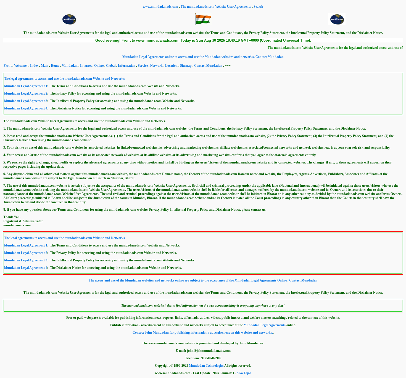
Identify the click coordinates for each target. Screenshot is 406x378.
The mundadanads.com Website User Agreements (216, 7)
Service (143, 66)
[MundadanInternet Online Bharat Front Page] (203, 24)
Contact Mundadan (269, 57)
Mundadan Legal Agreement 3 (25, 101)
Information (126, 66)
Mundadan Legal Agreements (265, 325)
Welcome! (21, 66)
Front (8, 66)
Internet (86, 66)
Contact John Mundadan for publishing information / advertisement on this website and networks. (203, 332)
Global (110, 66)
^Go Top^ (244, 373)
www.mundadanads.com (161, 7)
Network (156, 66)
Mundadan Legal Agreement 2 (25, 93)
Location (171, 66)
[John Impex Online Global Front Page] (337, 24)
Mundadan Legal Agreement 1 (25, 86)
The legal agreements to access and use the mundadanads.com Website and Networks (64, 79)
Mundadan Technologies (206, 366)
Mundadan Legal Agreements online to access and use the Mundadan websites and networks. (188, 57)
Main (44, 66)
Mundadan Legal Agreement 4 (25, 108)
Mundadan (70, 66)
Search (258, 7)
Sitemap (186, 66)
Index (34, 66)
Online (99, 66)
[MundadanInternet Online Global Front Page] (69, 24)
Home (55, 66)
